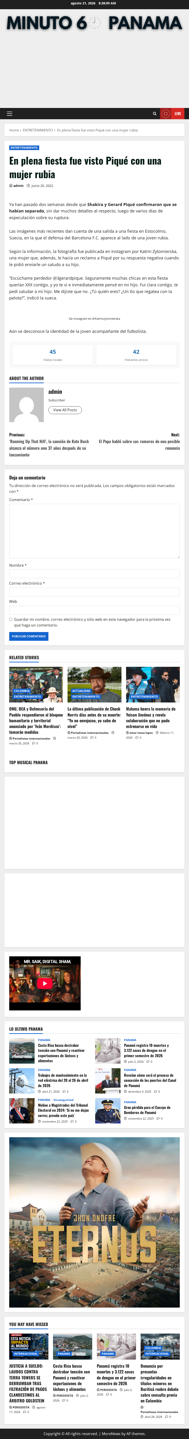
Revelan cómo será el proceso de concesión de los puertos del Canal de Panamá (108, 1081)
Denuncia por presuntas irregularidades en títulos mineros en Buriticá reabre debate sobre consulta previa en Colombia (159, 1383)
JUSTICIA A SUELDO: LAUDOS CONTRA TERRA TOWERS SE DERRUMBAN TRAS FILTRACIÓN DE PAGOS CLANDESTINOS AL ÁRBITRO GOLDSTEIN (28, 1383)
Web (13, 601)
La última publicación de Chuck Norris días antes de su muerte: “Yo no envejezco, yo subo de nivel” (94, 717)
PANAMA (44, 1040)
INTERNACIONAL (26, 1354)
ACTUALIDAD (81, 691)
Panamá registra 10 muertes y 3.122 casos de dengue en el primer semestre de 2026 (108, 1051)
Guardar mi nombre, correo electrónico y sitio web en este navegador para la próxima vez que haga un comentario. (92, 622)
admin (18, 185)
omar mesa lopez (141, 733)
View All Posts (65, 409)
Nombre (18, 565)
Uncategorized (63, 1100)
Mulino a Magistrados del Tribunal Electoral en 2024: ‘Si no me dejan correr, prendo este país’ (22, 1110)
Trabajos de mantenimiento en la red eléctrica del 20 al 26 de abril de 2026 (22, 1081)
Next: (139, 441)
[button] (10, 114)
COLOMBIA (22, 691)
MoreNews (111, 1433)
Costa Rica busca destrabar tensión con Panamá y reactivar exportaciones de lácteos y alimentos (22, 1051)
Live (178, 113)
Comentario (21, 499)
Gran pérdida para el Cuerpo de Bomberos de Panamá (108, 1110)
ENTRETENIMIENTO (24, 148)
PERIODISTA (21, 1407)
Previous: (49, 444)
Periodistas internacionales (31, 738)
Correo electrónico (27, 583)
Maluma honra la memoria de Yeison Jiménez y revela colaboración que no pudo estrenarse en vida (150, 717)
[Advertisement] (94, 71)
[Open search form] (155, 113)
